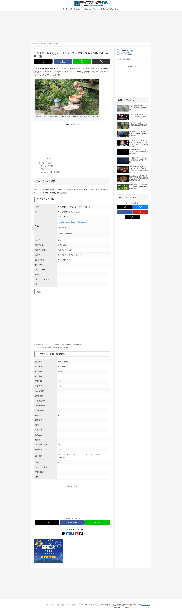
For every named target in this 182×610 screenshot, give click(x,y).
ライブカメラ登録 (87, 605)
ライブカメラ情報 (47, 166)
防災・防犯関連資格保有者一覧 (122, 605)
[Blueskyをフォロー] (68, 533)
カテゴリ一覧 (49, 605)
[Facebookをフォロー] (72, 533)
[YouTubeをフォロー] (76, 533)
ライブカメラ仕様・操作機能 (50, 172)
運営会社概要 (118, 607)
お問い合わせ (128, 607)
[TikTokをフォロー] (81, 533)
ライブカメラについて (62, 605)
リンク (96, 605)
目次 (46, 159)
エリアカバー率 (75, 605)
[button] (101, 61)
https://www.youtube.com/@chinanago (72, 222)
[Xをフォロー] (63, 533)
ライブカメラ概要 (45, 163)
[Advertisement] (88, 26)
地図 (42, 169)
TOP (42, 605)
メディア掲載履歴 (105, 605)
